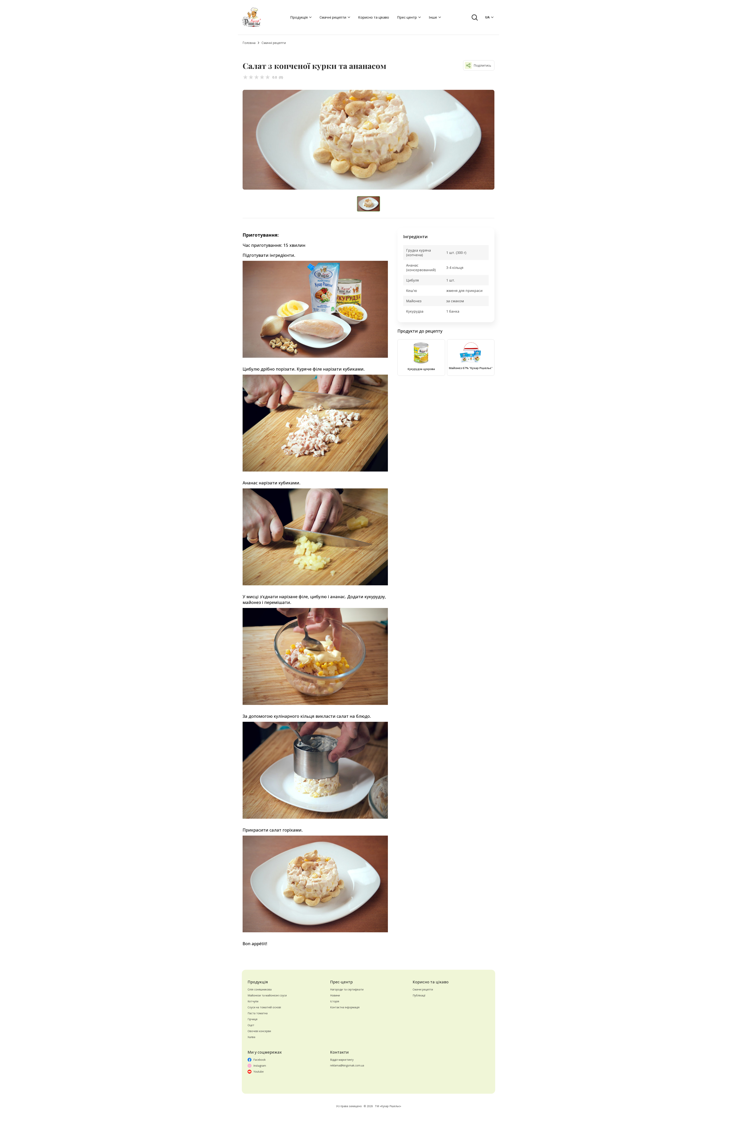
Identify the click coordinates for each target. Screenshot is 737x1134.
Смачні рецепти (423, 989)
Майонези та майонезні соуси (267, 995)
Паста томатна (258, 1013)
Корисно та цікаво (373, 17)
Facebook (259, 1059)
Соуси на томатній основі (264, 1007)
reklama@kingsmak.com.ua (347, 1065)
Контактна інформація (344, 1007)
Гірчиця (252, 1019)
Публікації (419, 995)
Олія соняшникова (260, 989)
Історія (334, 1001)
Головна (249, 43)
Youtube (258, 1071)
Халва (251, 1037)
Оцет (251, 1025)
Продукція (299, 17)
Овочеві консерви (259, 1031)
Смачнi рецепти (333, 17)
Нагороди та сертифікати (347, 989)
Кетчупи (253, 1001)
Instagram (259, 1065)
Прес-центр (407, 17)
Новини (335, 995)
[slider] (256, 77)
